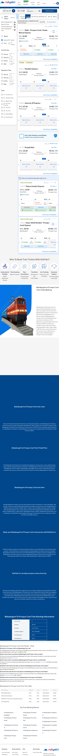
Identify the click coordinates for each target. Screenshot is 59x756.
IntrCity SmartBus (25, 3)
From (4, 9)
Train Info (38, 3)
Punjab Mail (26, 147)
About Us (25, 752)
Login (54, 3)
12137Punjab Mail (5, 701)
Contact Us (25, 754)
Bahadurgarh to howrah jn (50, 717)
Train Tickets (19, 3)
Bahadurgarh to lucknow (50, 721)
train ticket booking (9, 675)
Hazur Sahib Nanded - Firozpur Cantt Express (34, 224)
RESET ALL (13, 17)
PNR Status (4, 754)
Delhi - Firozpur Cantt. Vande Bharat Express (33, 31)
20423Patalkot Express (6, 692)
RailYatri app (14, 657)
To (17, 9)
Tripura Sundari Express (32, 186)
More (44, 3)
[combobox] (7, 10)
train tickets (43, 662)
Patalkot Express (28, 69)
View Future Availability (50, 59)
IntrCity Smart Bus (37, 752)
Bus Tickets (15, 752)
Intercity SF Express (29, 103)
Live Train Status (6, 752)
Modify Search (49, 11)
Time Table (53, 31)
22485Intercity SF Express (6, 695)
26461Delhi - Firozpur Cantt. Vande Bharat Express (11, 698)
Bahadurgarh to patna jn (11, 730)
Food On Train (33, 3)
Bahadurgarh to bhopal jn (31, 730)
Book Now (26, 54)
